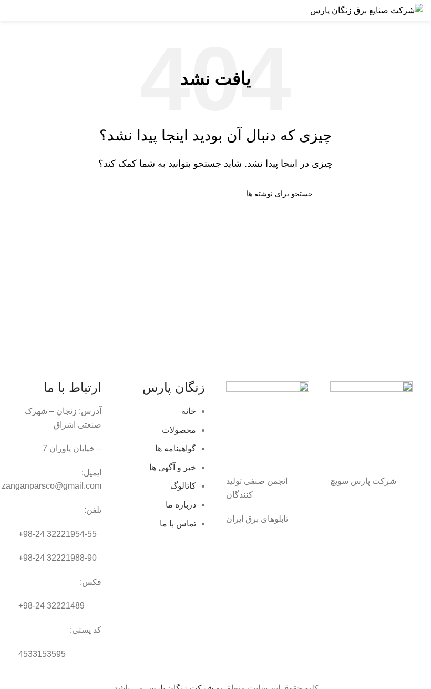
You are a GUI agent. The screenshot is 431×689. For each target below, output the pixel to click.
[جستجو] (35, 10)
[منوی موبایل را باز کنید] (12, 10)
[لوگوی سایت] (366, 9)
